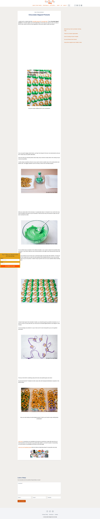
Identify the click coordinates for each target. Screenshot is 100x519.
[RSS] (81, 5)
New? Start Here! (37, 5)
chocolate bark (44, 21)
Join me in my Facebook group (24, 447)
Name (19, 497)
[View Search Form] (69, 5)
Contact (56, 514)
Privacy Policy (45, 514)
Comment (20, 483)
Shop (58, 5)
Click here (20, 441)
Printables (46, 5)
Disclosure (51, 514)
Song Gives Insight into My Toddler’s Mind (73, 42)
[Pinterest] (77, 5)
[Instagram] (79, 5)
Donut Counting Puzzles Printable (71, 36)
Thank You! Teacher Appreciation (71, 33)
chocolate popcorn (36, 21)
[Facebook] (75, 5)
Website (49, 497)
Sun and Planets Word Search (70, 39)
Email (34, 497)
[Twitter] (50, 511)
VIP (61, 5)
